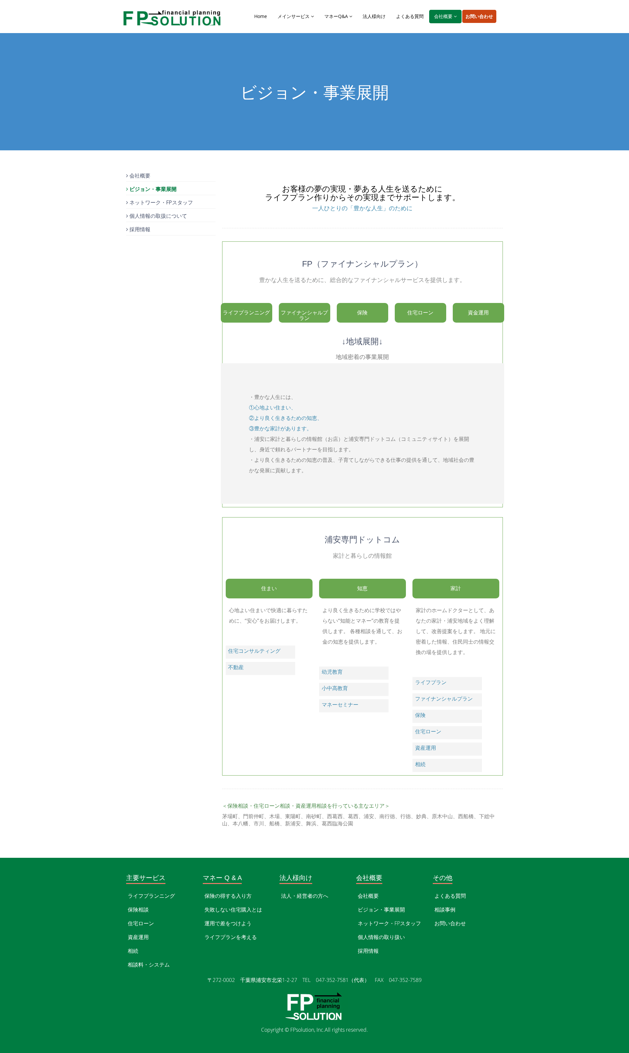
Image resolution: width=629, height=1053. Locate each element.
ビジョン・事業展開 (152, 189)
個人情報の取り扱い (381, 937)
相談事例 (444, 909)
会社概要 (444, 16)
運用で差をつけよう (228, 923)
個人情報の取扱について (157, 215)
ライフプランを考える (230, 937)
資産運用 (138, 937)
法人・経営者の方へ (304, 895)
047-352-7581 (29, 837)
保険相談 (138, 909)
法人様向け (374, 16)
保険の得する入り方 (228, 895)
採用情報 (139, 229)
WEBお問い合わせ (86, 837)
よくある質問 (410, 16)
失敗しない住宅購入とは (233, 909)
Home (260, 16)
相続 (133, 950)
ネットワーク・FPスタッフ (160, 202)
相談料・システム (149, 964)
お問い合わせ (479, 16)
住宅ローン (141, 923)
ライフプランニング (151, 895)
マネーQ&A (336, 16)
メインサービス (294, 16)
